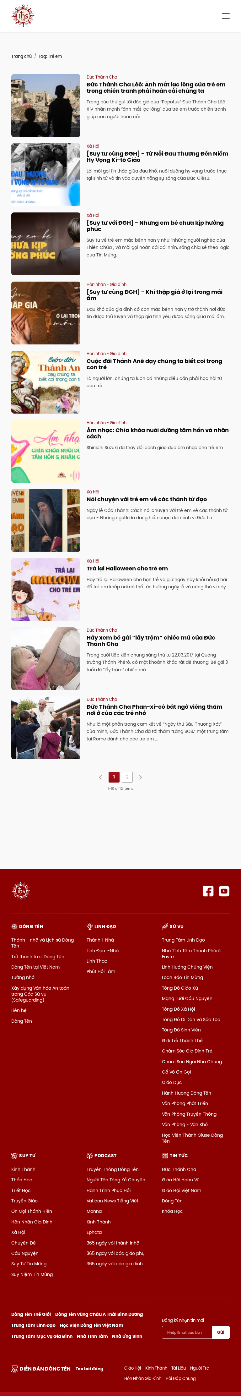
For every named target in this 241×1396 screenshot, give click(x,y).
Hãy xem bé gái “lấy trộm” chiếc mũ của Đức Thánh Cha (151, 640)
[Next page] (140, 777)
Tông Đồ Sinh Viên (181, 1030)
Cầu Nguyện (25, 1253)
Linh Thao (97, 961)
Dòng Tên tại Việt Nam (35, 967)
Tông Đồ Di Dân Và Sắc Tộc (191, 1019)
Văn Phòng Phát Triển (185, 1103)
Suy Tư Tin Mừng (28, 1264)
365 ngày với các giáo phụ (116, 1253)
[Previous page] (100, 777)
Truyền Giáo (24, 1201)
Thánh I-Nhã (100, 940)
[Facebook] (208, 891)
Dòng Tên (21, 1021)
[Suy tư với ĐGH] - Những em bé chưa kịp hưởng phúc (155, 226)
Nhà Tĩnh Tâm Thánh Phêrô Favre (191, 954)
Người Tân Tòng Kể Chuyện (116, 1180)
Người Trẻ (199, 1368)
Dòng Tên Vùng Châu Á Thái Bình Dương (99, 1314)
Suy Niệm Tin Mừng (32, 1274)
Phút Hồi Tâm (101, 971)
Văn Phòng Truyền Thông (189, 1114)
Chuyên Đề (23, 1243)
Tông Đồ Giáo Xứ (180, 988)
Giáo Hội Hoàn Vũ (181, 1180)
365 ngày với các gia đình (115, 1264)
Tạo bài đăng (89, 1368)
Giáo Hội (132, 1368)
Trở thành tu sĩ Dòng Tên (37, 957)
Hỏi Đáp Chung (181, 1378)
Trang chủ (21, 56)
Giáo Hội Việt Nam (181, 1190)
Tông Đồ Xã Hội (178, 1009)
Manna (94, 1211)
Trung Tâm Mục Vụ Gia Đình (41, 1336)
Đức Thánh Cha (179, 1169)
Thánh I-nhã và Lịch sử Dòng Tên (42, 943)
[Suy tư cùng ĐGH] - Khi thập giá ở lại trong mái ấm (154, 295)
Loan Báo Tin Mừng (182, 977)
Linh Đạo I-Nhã (103, 951)
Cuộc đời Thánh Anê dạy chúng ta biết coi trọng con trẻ (154, 364)
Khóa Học (172, 1211)
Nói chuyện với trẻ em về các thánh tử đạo (147, 499)
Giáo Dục (172, 1082)
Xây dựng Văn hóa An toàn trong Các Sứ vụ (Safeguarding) (40, 994)
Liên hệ (19, 1010)
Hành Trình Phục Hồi (109, 1190)
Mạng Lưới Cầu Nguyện (187, 998)
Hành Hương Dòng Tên (186, 1093)
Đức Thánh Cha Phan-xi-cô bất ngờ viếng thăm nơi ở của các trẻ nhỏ (154, 710)
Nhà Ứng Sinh (127, 1336)
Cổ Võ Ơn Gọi (176, 1072)
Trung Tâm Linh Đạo (183, 940)
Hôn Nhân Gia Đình (31, 1222)
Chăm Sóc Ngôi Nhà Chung (192, 1061)
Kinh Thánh (23, 1169)
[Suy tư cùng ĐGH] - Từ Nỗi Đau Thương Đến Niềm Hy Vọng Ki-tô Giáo (157, 156)
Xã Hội (18, 1232)
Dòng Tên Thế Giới (31, 1314)
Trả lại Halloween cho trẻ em (127, 568)
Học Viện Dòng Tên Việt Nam (91, 1325)
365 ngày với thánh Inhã (113, 1243)
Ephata (94, 1232)
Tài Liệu (178, 1368)
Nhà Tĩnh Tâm (92, 1336)
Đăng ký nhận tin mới (183, 1320)
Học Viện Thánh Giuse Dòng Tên (192, 1138)
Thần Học (21, 1180)
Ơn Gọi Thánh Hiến (31, 1211)
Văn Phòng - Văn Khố (185, 1124)
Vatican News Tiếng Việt (112, 1201)
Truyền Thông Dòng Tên (113, 1169)
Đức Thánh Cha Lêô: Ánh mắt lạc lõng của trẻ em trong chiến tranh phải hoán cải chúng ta (156, 87)
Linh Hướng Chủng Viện (187, 967)
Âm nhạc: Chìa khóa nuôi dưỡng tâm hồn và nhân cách (158, 433)
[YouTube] (224, 891)
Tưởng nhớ (23, 977)
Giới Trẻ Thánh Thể (182, 1040)
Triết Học (21, 1190)
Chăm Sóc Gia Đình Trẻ (187, 1051)
